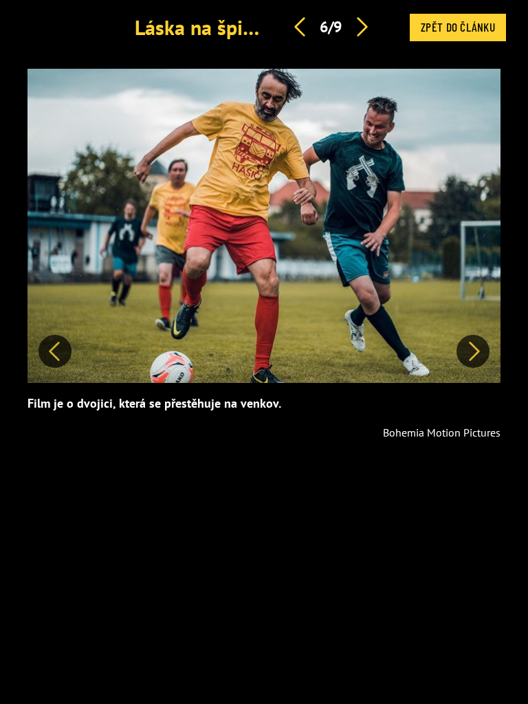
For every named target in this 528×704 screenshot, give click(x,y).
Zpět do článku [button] (458, 26)
